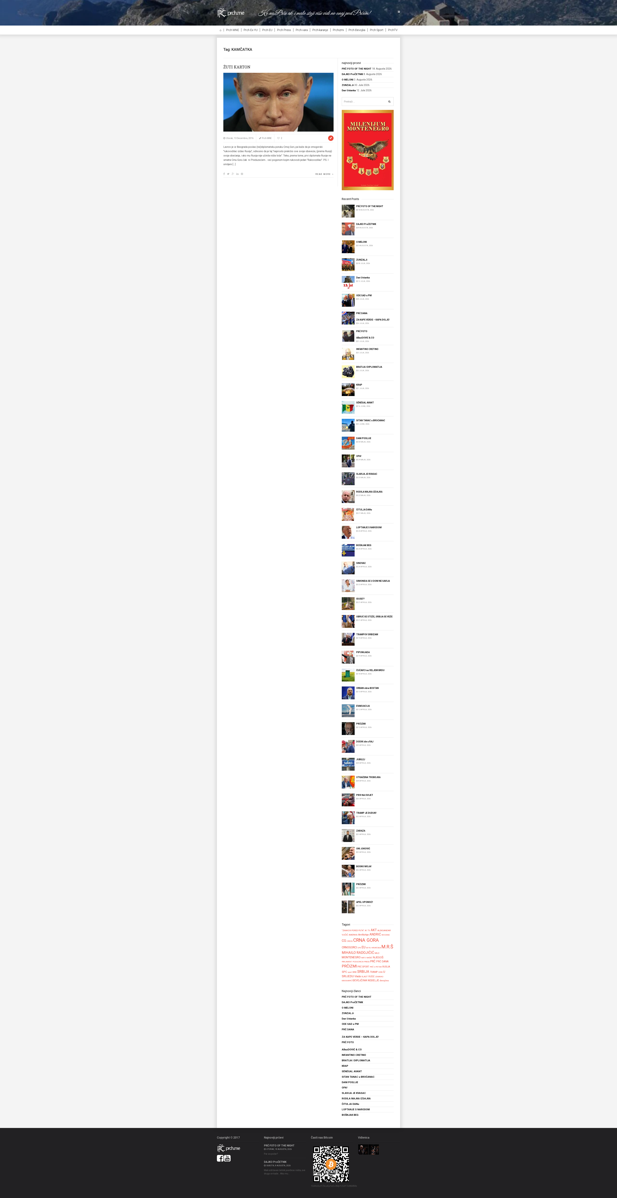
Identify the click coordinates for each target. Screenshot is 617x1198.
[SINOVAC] (348, 567)
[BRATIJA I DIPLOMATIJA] (348, 371)
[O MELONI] (348, 246)
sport (350, 972)
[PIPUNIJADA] (348, 657)
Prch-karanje (320, 30)
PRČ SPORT (363, 966)
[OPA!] (348, 460)
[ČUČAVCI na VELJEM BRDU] (348, 674)
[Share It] (224, 174)
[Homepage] (233, 12)
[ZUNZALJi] (348, 264)
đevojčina (384, 980)
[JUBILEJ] (348, 764)
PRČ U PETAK (376, 967)
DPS (359, 948)
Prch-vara (302, 30)
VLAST (364, 976)
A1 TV (367, 930)
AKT (374, 930)
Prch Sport (376, 30)
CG (344, 941)
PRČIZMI (349, 966)
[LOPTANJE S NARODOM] (348, 532)
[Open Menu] (399, 12)
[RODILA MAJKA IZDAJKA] (348, 496)
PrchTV (393, 30)
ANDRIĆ (375, 934)
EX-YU (368, 948)
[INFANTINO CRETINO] (348, 353)
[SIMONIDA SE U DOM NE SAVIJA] (348, 585)
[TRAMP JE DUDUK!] (348, 817)
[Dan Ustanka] (348, 282)
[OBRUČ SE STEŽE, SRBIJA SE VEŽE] (348, 621)
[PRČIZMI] (348, 728)
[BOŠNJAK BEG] (348, 550)
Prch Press (284, 30)
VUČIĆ (371, 976)
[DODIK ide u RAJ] (348, 746)
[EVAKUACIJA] (348, 710)
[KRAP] (348, 389)
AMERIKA (353, 935)
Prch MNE (232, 30)
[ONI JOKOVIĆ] (348, 853)
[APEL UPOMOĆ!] (348, 906)
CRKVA (350, 941)
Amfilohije (363, 934)
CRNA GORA (366, 940)
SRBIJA (363, 972)
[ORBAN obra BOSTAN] (348, 692)
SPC (344, 971)
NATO (363, 958)
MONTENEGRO (351, 957)
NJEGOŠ (378, 957)
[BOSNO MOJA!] (348, 871)
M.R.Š (387, 946)
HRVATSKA (376, 948)
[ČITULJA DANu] (348, 514)
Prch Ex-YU (251, 30)
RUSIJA (386, 966)
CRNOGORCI (349, 947)
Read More (323, 174)
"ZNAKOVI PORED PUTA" (353, 930)
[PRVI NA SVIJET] (348, 799)
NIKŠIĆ (369, 958)
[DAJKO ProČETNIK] (348, 228)
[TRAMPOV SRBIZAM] (348, 639)
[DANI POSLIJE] (348, 443)
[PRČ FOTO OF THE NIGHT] (348, 210)
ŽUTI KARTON (236, 67)
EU (363, 947)
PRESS (367, 962)
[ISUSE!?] (348, 603)
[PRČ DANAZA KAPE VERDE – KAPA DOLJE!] (348, 317)
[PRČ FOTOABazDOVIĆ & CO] (348, 335)
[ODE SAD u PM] (348, 300)
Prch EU (267, 30)
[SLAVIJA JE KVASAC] (348, 478)
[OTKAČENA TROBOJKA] (348, 781)
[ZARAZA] (348, 835)
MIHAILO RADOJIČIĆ (358, 953)
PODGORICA (358, 962)
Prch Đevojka (357, 30)
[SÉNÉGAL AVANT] (348, 407)
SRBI (354, 972)
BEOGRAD (386, 935)
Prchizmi (338, 30)
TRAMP (374, 972)
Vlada (357, 976)
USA (380, 972)
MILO (377, 953)
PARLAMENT (347, 962)
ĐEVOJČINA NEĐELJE (366, 980)
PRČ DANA (382, 961)
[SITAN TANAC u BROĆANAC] (348, 425)
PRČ (373, 961)
